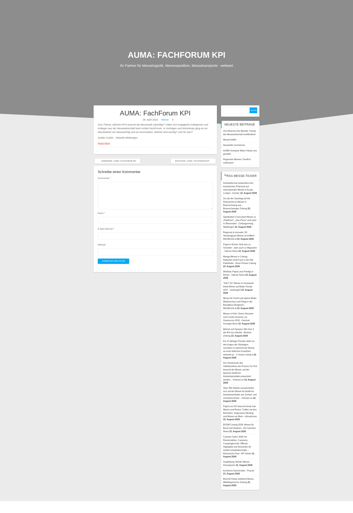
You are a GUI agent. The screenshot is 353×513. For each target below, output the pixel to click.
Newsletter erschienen (234, 145)
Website (102, 244)
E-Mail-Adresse (106, 229)
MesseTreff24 (229, 139)
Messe (165, 119)
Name (101, 213)
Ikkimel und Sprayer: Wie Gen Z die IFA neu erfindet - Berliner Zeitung (238, 332)
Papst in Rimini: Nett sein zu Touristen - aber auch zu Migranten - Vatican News (240, 247)
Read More (104, 143)
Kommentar (104, 178)
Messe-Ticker (245, 176)
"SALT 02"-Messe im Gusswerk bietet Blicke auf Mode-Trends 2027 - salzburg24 (238, 286)
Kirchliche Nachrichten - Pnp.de (238, 470)
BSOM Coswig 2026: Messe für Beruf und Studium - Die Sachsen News (239, 428)
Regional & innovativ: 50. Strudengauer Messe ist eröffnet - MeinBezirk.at (239, 235)
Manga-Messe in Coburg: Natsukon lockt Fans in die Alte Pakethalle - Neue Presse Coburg (239, 259)
